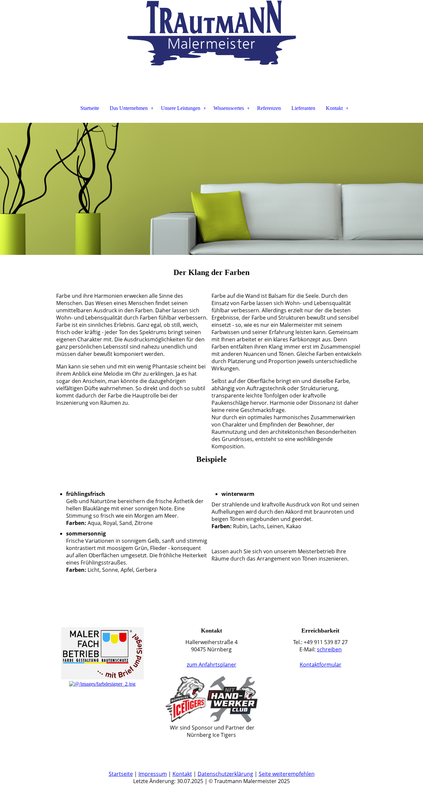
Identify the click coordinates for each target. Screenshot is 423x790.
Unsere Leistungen (180, 108)
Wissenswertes (228, 108)
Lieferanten (303, 108)
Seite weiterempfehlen (287, 773)
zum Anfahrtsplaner (211, 664)
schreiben (329, 649)
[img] (211, 33)
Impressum (152, 773)
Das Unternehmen (129, 108)
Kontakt (334, 108)
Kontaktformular (320, 664)
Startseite (89, 108)
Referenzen (269, 108)
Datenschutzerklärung (225, 773)
